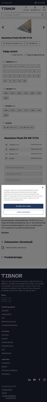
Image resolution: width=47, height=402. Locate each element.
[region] (23, 201)
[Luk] (42, 187)
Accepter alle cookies (23, 206)
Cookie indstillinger (23, 212)
